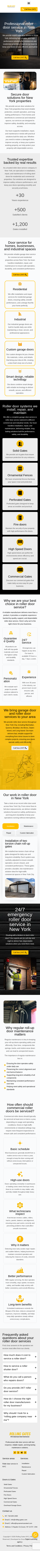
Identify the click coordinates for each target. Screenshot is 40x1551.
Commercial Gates (10, 1502)
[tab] (10, 826)
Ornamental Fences (11, 1488)
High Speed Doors (10, 1498)
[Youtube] (21, 1452)
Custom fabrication (28, 1474)
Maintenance (26, 1467)
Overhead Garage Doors (12, 1505)
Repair (24, 1470)
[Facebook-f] (14, 1452)
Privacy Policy (29, 1546)
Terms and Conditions (14, 1546)
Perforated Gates (10, 1491)
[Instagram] (25, 1452)
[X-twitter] (18, 1452)
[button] (29, 3)
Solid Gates (8, 1484)
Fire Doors (7, 1495)
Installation (25, 1463)
